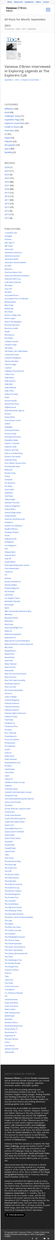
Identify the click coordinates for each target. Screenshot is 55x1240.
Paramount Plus (11, 726)
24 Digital (8, 236)
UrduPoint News (11, 999)
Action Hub (9, 249)
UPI (6, 996)
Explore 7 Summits (12, 443)
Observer (8, 693)
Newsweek (9, 670)
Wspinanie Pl (10, 1035)
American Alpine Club (13, 272)
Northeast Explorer (12, 683)
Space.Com (9, 825)
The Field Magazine (12, 894)
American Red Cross (13, 279)
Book (7, 112)
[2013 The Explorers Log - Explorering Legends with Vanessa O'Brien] (14, 48)
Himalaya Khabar (12, 532)
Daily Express (10, 381)
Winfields (8, 1019)
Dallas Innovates (11, 394)
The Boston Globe (12, 874)
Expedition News (11, 440)
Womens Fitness (11, 1022)
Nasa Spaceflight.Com (13, 627)
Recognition (10, 145)
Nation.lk (8, 631)
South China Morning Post (15, 818)
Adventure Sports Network (15, 262)
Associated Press (12, 295)
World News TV (11, 1032)
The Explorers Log (12, 887)
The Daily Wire (10, 881)
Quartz (7, 749)
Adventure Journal (12, 256)
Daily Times (9, 390)
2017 (7, 199)
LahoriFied (9, 594)
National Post (10, 637)
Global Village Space (13, 512)
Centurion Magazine (13, 358)
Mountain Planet (11, 618)
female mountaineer (40, 1078)
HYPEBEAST (9, 542)
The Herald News (12, 904)
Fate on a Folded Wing (13, 453)
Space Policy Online (13, 838)
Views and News (11, 1002)
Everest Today (10, 433)
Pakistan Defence (12, 703)
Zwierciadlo (9, 1052)
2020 (7, 189)
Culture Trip (9, 374)
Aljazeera (8, 269)
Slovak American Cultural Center (18, 808)
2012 (7, 218)
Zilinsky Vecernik (11, 1049)
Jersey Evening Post (13, 581)
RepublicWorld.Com (12, 762)
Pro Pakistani (10, 746)
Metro (7, 608)
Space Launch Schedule (14, 831)
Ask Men (8, 292)
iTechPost (9, 572)
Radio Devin (9, 756)
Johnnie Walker (11, 585)
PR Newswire (10, 743)
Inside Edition (10, 562)
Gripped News (10, 516)
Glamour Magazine (12, 506)
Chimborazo (19, 1139)
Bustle (7, 331)
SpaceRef (9, 841)
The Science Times (12, 940)
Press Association (12, 739)
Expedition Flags (12, 119)
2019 (7, 192)
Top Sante (9, 983)
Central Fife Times (12, 354)
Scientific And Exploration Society (18, 792)
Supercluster (10, 851)
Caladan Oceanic (11, 341)
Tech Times (9, 858)
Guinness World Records (15, 519)
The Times (9, 956)
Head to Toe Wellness (13, 525)
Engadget (8, 427)
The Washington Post (13, 960)
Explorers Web (11, 446)
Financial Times (11, 460)
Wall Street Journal (12, 1012)
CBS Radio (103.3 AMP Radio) (16, 351)
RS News (8, 766)
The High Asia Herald (13, 907)
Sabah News (10, 769)
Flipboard (8, 469)
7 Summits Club (11, 233)
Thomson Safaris (12, 970)
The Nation (9, 924)
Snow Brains (10, 812)
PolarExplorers (11, 736)
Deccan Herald (11, 400)
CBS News (9, 348)
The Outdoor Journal (13, 930)
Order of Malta (11, 697)
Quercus (8, 752)
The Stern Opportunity (14, 950)
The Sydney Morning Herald (16, 953)
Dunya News (10, 417)
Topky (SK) (9, 980)
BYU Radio (9, 338)
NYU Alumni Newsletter (14, 690)
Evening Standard (12, 430)
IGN (6, 548)
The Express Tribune (13, 891)
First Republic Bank (12, 466)
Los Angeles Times (12, 598)
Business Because (12, 325)
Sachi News (9, 772)
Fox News (8, 486)
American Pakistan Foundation (17, 275)
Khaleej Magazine (12, 588)
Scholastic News (11, 789)
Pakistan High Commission (15, 713)
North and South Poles (39, 1153)
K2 (6, 134)
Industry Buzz (10, 555)
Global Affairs (10, 509)
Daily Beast (9, 377)
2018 (7, 196)
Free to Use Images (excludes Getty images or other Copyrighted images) (27, 1234)
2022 (7, 181)
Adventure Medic (11, 259)
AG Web (8, 265)
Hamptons (9, 522)
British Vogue (10, 318)
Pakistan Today (11, 716)
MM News (9, 614)
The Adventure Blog (13, 861)
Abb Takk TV (10, 242)
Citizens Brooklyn (12, 361)
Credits (36, 1232)
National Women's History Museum (19, 644)
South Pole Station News (15, 822)
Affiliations (9, 108)
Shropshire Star (11, 795)
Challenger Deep (12, 116)
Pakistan (8, 141)
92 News (8, 239)
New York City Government (15, 673)
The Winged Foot (11, 966)
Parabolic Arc (10, 723)
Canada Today (11, 344)
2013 (7, 214)
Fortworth (8, 479)
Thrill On (8, 973)
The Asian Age (10, 864)
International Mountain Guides (17, 565)
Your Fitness (10, 1045)
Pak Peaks (9, 720)
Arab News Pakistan (13, 282)
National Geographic (13, 634)
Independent (10, 552)
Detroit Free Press (12, 404)
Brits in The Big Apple (13, 321)
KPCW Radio (10, 591)
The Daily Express (12, 877)
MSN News (9, 621)
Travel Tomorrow (11, 986)
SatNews (8, 785)
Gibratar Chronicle (12, 502)
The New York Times (13, 927)
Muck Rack (9, 624)
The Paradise (10, 933)
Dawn (7, 397)
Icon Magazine (10, 545)
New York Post (10, 677)
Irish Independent (12, 568)
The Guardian (10, 901)
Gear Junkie (9, 489)
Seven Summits (23, 1132)
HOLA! (7, 535)
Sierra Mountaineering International (19, 798)
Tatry (7, 854)
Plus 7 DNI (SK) (10, 733)
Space (7, 148)
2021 (7, 185)
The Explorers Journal (13, 884)
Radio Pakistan (11, 759)
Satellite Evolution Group (15, 782)
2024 (7, 174)
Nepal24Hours (10, 650)
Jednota (8, 578)
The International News (14, 914)
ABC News (9, 246)
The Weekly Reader (13, 963)
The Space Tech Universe (15, 947)
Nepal (7, 137)
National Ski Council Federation (17, 641)
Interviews (9, 130)
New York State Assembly (15, 680)
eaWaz (7, 423)
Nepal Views (10, 657)
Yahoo (7, 1042)
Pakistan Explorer (12, 710)
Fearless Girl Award (12, 456)
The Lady (8, 920)
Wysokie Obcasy (11, 1039)
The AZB (8, 871)
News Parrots (10, 667)
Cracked (8, 368)
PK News (8, 729)
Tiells (7, 976)
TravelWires (9, 989)
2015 (7, 207)
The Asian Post (11, 868)
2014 (7, 210)
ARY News (9, 285)
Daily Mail (8, 384)
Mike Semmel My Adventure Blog (18, 611)
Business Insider (11, 328)
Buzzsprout (9, 335)
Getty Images (10, 499)
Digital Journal (10, 407)
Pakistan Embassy (12, 706)
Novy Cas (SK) (10, 687)
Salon (7, 776)
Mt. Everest (17, 1125)
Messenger (9, 604)
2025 (7, 170)
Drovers (8, 414)
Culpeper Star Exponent (14, 371)
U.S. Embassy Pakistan (14, 993)
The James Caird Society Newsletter (19, 917)
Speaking (9, 152)
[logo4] (23, 9)
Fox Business (10, 483)
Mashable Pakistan (12, 601)
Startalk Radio (10, 848)
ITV (6, 575)
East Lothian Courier (13, 420)
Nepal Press (10, 654)
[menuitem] (10, 2)
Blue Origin (9, 305)
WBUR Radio (10, 1016)
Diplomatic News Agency (14, 410)
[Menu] (46, 9)
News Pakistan (11, 664)
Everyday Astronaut (13, 437)
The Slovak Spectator (13, 943)
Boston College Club (13, 315)
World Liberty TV (11, 1029)
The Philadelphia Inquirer (15, 937)
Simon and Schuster (13, 802)
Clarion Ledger (10, 364)
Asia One (8, 289)
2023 (7, 178)
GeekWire (9, 493)
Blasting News (10, 302)
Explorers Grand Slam (31, 80)
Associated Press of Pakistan (16, 298)
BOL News (9, 312)
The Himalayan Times (13, 910)
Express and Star (12, 450)
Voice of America (11, 1006)
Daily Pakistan (10, 387)
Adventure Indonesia (13, 252)
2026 (7, 167)
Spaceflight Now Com (13, 828)
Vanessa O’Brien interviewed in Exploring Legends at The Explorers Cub (27, 70)
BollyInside (9, 308)
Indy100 (8, 558)
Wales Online (10, 1009)
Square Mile (9, 845)
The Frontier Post (11, 897)
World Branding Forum (14, 1026)
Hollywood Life (11, 539)
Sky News (9, 805)
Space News (10, 835)
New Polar (9, 660)
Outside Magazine (12, 700)
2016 (7, 203)
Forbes (7, 476)
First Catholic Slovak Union (15, 463)
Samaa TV (9, 779)
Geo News (9, 496)
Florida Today (10, 473)
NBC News (9, 647)
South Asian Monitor (13, 815)
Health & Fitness (12, 126)
